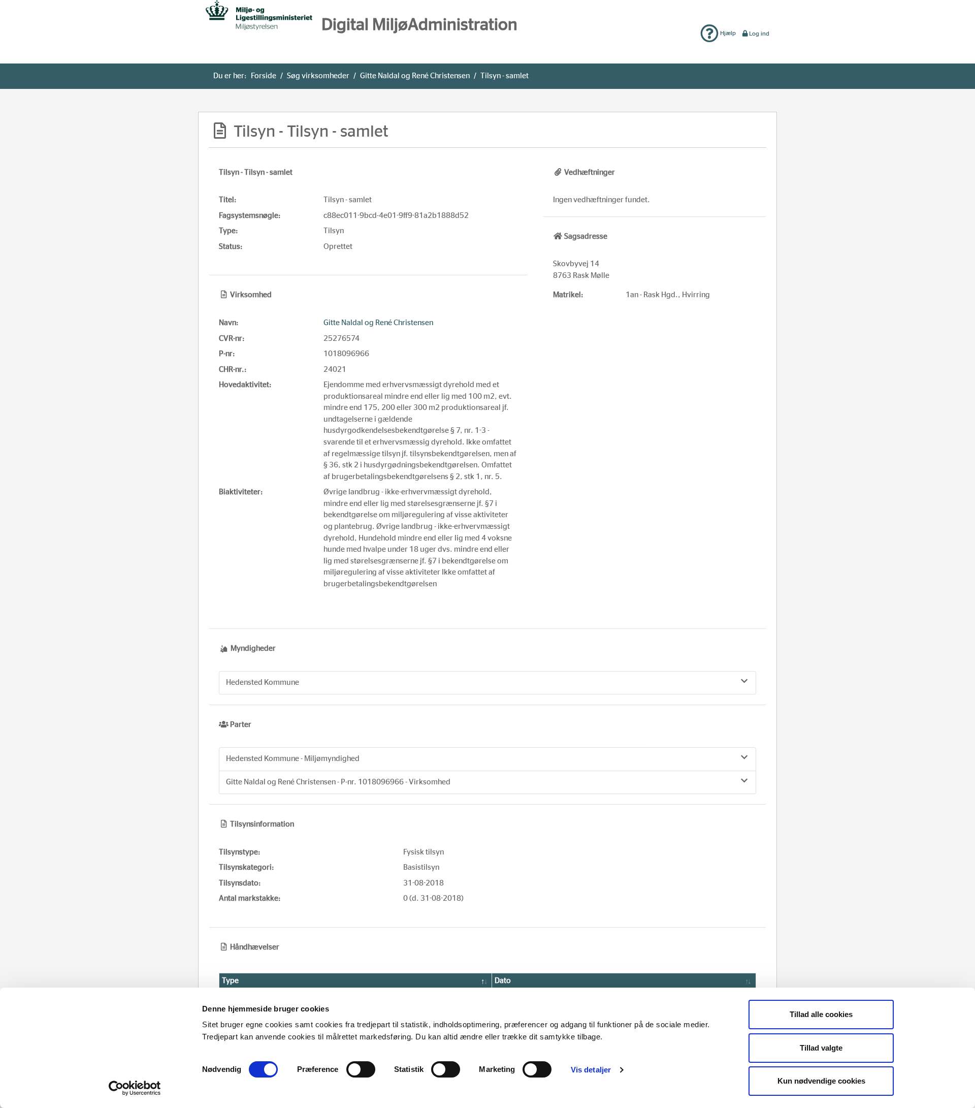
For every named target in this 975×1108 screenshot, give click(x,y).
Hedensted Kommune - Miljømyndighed (293, 759)
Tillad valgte (821, 1047)
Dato (503, 981)
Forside (263, 76)
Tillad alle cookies (821, 1014)
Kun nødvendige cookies (821, 1081)
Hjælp (727, 33)
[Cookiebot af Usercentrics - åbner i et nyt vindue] (134, 1088)
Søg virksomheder (318, 76)
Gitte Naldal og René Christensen (415, 76)
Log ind (759, 33)
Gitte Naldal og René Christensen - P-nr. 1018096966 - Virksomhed (338, 782)
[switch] (360, 1069)
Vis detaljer (591, 1069)
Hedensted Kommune (262, 682)
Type (230, 981)
